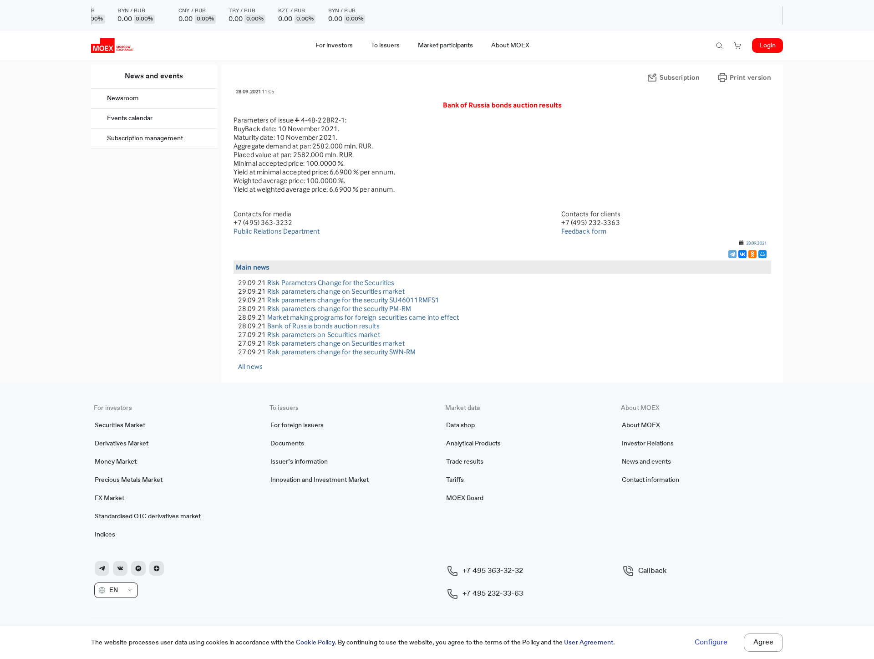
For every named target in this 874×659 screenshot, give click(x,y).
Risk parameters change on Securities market (336, 291)
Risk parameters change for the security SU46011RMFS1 (353, 300)
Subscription (680, 77)
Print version (750, 77)
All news (250, 366)
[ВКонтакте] (742, 254)
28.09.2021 (756, 242)
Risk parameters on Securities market (323, 334)
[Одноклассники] (752, 254)
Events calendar (129, 118)
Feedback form (584, 231)
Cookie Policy (315, 642)
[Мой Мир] (762, 254)
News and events (154, 76)
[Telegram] (732, 254)
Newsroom (123, 98)
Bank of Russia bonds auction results (323, 326)
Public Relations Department (277, 231)
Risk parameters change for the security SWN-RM (341, 351)
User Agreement (588, 642)
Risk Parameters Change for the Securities (330, 282)
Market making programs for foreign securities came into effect (363, 317)
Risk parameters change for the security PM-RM (339, 308)
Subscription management (145, 138)
